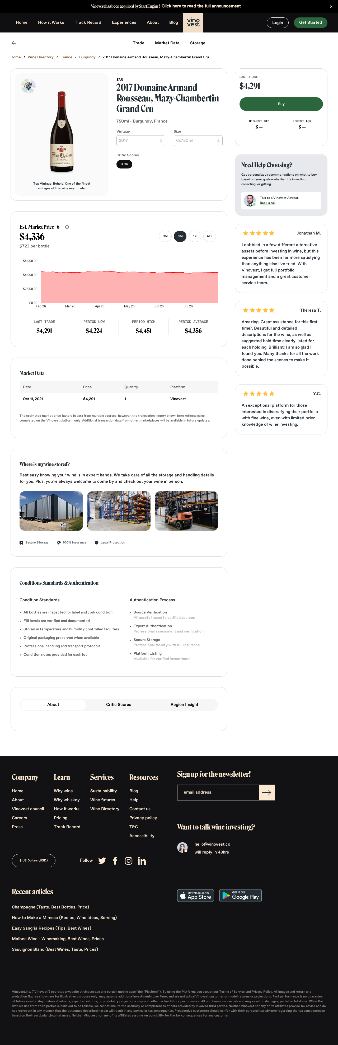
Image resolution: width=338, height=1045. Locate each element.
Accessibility (141, 836)
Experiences (124, 23)
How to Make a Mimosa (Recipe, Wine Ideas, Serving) (64, 918)
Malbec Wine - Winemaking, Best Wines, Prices (58, 939)
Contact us (140, 809)
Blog (173, 23)
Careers (19, 818)
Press (17, 827)
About (153, 23)
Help (134, 800)
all (210, 236)
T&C (133, 827)
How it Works (51, 23)
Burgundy (87, 57)
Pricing (60, 818)
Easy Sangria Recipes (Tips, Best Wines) (51, 928)
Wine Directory (41, 57)
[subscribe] (267, 792)
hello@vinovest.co (212, 844)
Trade (138, 43)
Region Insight (184, 705)
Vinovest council (28, 809)
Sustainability (103, 791)
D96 (124, 164)
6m (180, 236)
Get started (310, 23)
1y (195, 236)
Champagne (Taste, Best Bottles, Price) (50, 907)
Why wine (63, 791)
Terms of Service (232, 992)
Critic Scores (118, 705)
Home (21, 23)
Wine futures (102, 800)
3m (165, 236)
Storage (197, 43)
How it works (66, 809)
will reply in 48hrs (212, 852)
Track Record (88, 23)
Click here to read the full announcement (201, 6)
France (66, 57)
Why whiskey (67, 800)
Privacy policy (143, 818)
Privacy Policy (262, 992)
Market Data (167, 43)
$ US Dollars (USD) (34, 860)
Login (277, 23)
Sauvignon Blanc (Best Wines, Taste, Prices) (55, 950)
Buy (281, 104)
